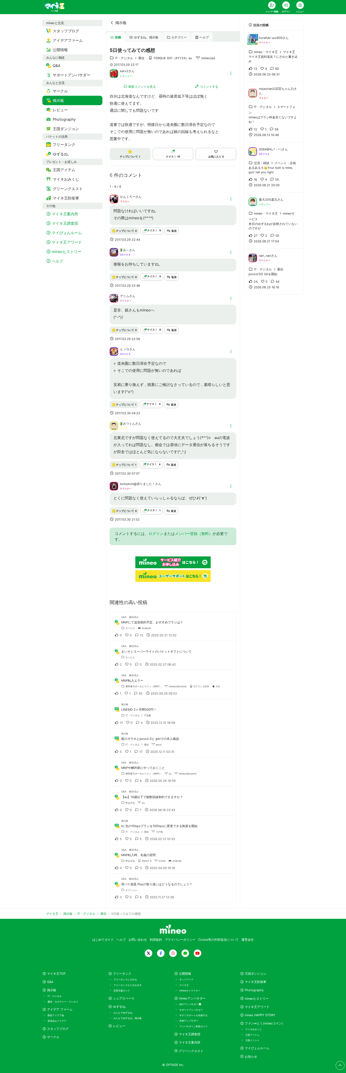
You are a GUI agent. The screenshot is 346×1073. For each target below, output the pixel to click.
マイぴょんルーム (257, 1048)
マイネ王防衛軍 (255, 982)
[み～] (114, 251)
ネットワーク (186, 979)
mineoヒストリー (257, 998)
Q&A (50, 982)
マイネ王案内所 (189, 1042)
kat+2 (124, 71)
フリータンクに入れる (125, 979)
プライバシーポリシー (180, 939)
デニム (124, 296)
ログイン (156, 533)
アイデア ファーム (59, 1009)
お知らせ (251, 1056)
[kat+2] (114, 73)
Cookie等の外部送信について (218, 939)
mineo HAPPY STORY (260, 1015)
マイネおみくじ (253, 1029)
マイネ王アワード (257, 1007)
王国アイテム (252, 1034)
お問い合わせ (138, 939)
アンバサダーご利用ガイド (193, 1026)
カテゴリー (179, 37)
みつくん (129, 423)
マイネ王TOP (56, 973)
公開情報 (185, 973)
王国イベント (252, 1040)
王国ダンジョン (255, 973)
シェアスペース (123, 998)
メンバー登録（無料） (194, 533)
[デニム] (114, 298)
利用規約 (156, 939)
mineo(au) (208, 58)
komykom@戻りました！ (137, 484)
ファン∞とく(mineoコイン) (264, 1023)
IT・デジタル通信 (129, 58)
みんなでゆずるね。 (124, 1012)
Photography (254, 990)
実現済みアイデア (57, 1020)
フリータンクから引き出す (127, 985)
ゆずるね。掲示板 (146, 37)
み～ (126, 250)
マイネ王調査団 (189, 1034)
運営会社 (247, 939)
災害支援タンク (121, 990)
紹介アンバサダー (189, 1004)
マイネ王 (184, 985)
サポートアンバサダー (191, 1009)
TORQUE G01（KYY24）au (172, 58)
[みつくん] (114, 425)
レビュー (119, 1026)
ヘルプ (204, 37)
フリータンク (122, 973)
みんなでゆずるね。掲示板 (127, 1018)
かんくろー (127, 197)
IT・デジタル (55, 996)
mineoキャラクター (189, 990)
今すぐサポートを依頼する (193, 1015)
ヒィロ (124, 349)
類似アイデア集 (56, 1015)
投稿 (118, 37)
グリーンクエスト (191, 1051)
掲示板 (121, 22)
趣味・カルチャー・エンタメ (63, 1001)
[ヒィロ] (114, 351)
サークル (53, 1037)
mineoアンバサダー (192, 998)
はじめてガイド (103, 939)
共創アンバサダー (188, 1020)
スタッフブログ (57, 1029)
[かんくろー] (114, 198)
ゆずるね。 (120, 1006)
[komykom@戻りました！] (114, 485)
